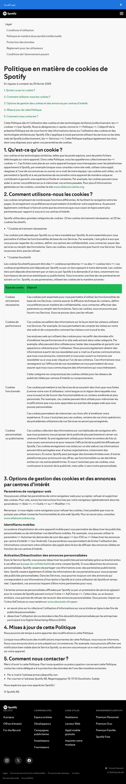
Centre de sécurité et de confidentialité (27, 773)
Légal (5, 773)
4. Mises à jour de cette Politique (23, 110)
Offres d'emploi (12, 723)
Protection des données (20, 42)
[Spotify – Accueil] (10, 13)
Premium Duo (104, 723)
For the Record (12, 730)
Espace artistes (43, 717)
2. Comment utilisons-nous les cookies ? (27, 97)
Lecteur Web (72, 723)
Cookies (75, 773)
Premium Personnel (107, 717)
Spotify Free (103, 736)
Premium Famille (106, 730)
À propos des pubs (11, 778)
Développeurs (42, 723)
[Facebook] (29, 760)
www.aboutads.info (59, 601)
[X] (18, 760)
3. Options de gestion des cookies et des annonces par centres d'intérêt (46, 103)
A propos (8, 717)
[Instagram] (6, 760)
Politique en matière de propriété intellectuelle (34, 36)
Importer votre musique (73, 742)
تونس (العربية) (9, 4)
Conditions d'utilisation (20, 30)
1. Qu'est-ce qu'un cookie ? (19, 90)
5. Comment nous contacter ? (21, 116)
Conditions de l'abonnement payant (28, 54)
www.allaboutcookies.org (68, 187)
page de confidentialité (37, 564)
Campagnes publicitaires (41, 732)
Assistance (71, 717)
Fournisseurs (41, 747)
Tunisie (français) (116, 768)
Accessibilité (27, 778)
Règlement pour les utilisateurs (25, 48)
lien (18, 279)
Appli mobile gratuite (72, 732)
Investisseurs (41, 740)
